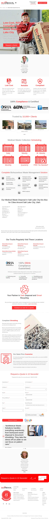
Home (1, 7)
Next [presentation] (45, 436)
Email (3, 392)
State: (3, 408)
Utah (6, 7)
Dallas (14, 490)
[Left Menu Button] (15, 3)
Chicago (41, 490)
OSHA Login (44, 498)
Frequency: (27, 387)
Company (44, 503)
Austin (23, 490)
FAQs (43, 495)
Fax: (26, 397)
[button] (23, 134)
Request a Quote (42, 2)
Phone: (27, 392)
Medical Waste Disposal (18, 494)
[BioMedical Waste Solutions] (8, 3)
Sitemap (33, 518)
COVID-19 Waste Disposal (18, 497)
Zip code (27, 408)
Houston (15, 488)
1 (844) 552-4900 (33, 4)
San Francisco (34, 490)
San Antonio (24, 488)
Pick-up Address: (6, 397)
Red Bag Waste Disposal (33, 498)
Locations (3, 7)
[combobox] (36, 389)
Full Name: (4, 387)
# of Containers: (28, 382)
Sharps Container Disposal (18, 495)
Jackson (41, 488)
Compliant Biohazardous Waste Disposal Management (10, 178)
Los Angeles (33, 488)
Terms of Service (44, 518)
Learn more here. (32, 304)
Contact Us (44, 497)
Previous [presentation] (3, 436)
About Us (44, 494)
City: (3, 403)
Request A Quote (12, 420)
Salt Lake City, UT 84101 (40, 228)
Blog (43, 504)
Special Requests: (28, 403)
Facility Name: (5, 382)
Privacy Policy (38, 518)
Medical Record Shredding (33, 500)
